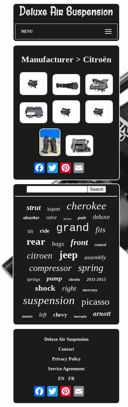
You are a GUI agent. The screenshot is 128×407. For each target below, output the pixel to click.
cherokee (86, 206)
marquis (80, 316)
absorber (31, 217)
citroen (40, 256)
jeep (68, 255)
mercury (90, 289)
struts (67, 219)
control (100, 244)
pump (54, 278)
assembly (95, 257)
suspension (49, 300)
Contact (66, 349)
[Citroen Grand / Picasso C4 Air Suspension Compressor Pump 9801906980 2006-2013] (33, 84)
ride (45, 231)
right (69, 288)
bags (58, 243)
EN (61, 378)
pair (82, 217)
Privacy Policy (66, 359)
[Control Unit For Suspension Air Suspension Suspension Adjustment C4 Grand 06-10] (33, 113)
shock (45, 287)
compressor (50, 268)
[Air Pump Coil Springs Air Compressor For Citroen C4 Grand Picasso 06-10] (99, 85)
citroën (74, 279)
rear (36, 241)
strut (34, 208)
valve (51, 217)
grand (72, 228)
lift (30, 231)
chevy (60, 315)
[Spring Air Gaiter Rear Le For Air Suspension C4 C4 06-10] (66, 85)
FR (71, 378)
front (79, 242)
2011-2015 (96, 279)
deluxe (101, 216)
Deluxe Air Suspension (66, 339)
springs (33, 279)
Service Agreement (66, 368)
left (43, 314)
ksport (53, 209)
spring (90, 267)
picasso (95, 301)
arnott (102, 313)
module (27, 316)
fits (100, 229)
